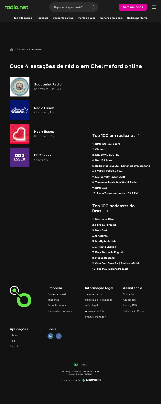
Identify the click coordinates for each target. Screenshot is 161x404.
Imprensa (53, 299)
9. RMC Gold (99, 188)
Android (14, 346)
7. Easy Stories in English (107, 252)
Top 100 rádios (23, 18)
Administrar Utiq (95, 311)
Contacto (128, 294)
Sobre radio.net (57, 294)
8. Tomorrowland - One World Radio (114, 182)
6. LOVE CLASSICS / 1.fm (107, 171)
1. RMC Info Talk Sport (106, 144)
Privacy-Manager (95, 317)
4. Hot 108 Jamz (102, 160)
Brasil (83, 365)
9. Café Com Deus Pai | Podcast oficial (115, 263)
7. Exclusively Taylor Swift (108, 177)
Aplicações (129, 299)
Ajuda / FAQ (130, 305)
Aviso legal (91, 305)
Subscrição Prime (133, 311)
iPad (12, 341)
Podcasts (42, 18)
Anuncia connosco (58, 305)
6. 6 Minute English (104, 247)
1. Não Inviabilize (103, 219)
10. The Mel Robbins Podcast (110, 269)
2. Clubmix (99, 149)
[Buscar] (93, 7)
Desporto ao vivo (63, 18)
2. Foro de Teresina (104, 225)
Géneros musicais (111, 18)
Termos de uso (94, 294)
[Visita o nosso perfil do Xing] (58, 336)
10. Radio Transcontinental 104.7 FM (115, 193)
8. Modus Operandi (103, 258)
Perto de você (87, 18)
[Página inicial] (11, 49)
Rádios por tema (137, 18)
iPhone (14, 335)
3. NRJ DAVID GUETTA (105, 155)
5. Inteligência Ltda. (104, 241)
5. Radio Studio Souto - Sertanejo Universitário (121, 166)
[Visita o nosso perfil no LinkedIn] (50, 336)
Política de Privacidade (99, 299)
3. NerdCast (99, 230)
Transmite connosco (60, 311)
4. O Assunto (100, 236)
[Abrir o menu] (154, 7)
